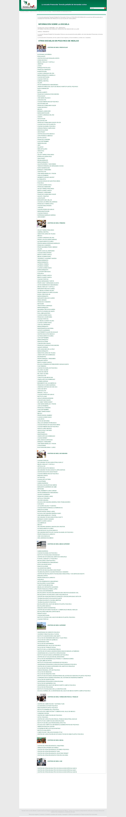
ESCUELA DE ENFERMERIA (45, 590)
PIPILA (39, 90)
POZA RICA (40, 183)
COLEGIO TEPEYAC (43, 79)
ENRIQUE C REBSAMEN (44, 169)
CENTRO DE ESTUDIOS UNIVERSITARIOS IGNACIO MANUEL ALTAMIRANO (58, 651)
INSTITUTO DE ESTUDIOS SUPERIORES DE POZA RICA (53, 655)
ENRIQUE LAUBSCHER (44, 111)
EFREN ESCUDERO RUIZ (44, 156)
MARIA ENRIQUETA (42, 162)
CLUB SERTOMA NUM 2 (44, 271)
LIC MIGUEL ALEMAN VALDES (45, 290)
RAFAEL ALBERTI (42, 92)
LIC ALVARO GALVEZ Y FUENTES (46, 505)
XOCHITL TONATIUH (43, 196)
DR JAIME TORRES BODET (45, 402)
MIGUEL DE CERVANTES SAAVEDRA (47, 587)
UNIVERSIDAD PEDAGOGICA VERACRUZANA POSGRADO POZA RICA (57, 664)
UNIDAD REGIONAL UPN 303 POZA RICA (48, 670)
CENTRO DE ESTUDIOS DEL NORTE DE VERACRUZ (52, 556)
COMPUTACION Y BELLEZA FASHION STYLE (49, 732)
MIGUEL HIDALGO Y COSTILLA (45, 62)
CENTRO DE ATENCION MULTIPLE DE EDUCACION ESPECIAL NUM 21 (57, 768)
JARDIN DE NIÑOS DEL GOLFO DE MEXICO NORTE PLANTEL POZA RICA (57, 86)
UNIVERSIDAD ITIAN (43, 641)
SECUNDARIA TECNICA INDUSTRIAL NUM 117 (50, 462)
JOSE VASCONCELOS (43, 536)
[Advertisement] (71, 791)
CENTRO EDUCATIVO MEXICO (46, 133)
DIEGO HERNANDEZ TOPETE (45, 281)
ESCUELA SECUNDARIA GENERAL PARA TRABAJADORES (53, 502)
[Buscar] (105, 8)
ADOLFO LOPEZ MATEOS (44, 428)
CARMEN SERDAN (42, 381)
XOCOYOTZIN (41, 118)
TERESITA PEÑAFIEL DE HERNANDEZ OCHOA (50, 166)
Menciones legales (34, 814)
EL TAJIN (39, 152)
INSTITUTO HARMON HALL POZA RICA (48, 709)
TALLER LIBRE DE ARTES (44, 660)
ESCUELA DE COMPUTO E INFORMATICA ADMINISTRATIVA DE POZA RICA (58, 724)
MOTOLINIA (40, 303)
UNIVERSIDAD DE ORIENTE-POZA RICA (48, 632)
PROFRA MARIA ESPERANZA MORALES (48, 243)
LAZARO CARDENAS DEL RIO (45, 73)
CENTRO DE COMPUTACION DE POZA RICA (49, 715)
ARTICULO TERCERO (43, 498)
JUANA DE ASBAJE (42, 371)
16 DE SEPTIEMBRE (43, 337)
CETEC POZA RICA (42, 717)
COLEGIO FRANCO (42, 213)
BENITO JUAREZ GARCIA (44, 190)
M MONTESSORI (42, 71)
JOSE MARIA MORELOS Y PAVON (46, 173)
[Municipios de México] (29, 7)
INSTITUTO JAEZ (42, 396)
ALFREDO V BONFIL (43, 264)
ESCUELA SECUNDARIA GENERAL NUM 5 (49, 513)
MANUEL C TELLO (42, 392)
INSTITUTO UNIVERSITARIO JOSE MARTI (48, 636)
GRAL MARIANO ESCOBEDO (45, 538)
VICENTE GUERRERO (43, 330)
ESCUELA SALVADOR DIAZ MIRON (47, 485)
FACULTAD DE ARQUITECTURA (46, 673)
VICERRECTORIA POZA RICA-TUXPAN (48, 634)
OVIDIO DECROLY (42, 60)
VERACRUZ (40, 150)
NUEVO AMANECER (43, 88)
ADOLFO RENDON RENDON (45, 398)
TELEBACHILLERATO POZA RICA (46, 602)
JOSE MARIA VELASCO (43, 98)
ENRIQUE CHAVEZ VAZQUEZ (45, 519)
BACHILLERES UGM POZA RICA (46, 560)
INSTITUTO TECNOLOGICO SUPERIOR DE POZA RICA (52, 662)
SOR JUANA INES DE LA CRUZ (46, 349)
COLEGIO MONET (42, 438)
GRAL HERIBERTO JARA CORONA (47, 490)
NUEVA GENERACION (43, 167)
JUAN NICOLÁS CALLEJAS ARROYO (47, 530)
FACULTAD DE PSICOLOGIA (45, 668)
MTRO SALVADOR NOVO (44, 564)
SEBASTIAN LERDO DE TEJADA (46, 233)
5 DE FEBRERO (41, 366)
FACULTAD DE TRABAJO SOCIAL (46, 647)
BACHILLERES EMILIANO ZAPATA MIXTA (48, 611)
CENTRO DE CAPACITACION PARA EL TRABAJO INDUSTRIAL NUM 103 (57, 719)
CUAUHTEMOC (41, 445)
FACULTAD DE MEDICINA (44, 672)
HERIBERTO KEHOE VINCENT (45, 177)
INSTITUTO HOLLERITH (44, 730)
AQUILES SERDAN (42, 347)
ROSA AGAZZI (41, 56)
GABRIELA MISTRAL (43, 81)
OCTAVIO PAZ (41, 477)
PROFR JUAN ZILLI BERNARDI (45, 250)
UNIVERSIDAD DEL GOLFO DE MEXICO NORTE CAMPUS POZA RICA (56, 685)
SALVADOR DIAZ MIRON (44, 568)
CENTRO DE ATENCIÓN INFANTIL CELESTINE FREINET (52, 753)
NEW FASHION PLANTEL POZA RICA (47, 707)
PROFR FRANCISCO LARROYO (46, 534)
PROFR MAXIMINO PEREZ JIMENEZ (47, 247)
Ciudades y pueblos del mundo (53, 814)
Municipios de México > (25, 11)
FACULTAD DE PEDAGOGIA (45, 687)
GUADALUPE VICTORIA (44, 479)
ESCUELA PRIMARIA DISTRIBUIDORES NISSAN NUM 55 (53, 364)
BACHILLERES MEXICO (44, 606)
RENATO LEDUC (42, 613)
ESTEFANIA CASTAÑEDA (44, 54)
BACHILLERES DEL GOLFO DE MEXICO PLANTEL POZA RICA (54, 604)
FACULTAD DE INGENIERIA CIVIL (46, 683)
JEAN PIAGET (41, 132)
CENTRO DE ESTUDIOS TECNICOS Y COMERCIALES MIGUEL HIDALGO (57, 609)
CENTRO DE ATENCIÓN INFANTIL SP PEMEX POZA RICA (53, 749)
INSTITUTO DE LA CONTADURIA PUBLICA (49, 649)
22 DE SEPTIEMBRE (43, 141)
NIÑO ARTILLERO (42, 149)
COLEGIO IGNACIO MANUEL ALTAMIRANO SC (50, 507)
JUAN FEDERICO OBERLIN (44, 135)
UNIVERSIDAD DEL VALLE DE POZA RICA (49, 645)
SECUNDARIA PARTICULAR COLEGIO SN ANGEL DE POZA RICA (55, 532)
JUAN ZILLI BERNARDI (43, 324)
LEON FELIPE (41, 198)
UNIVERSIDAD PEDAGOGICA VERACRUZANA (50, 681)
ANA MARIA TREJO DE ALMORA (46, 309)
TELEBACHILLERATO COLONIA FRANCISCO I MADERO (52, 572)
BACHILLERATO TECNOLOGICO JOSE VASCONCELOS (52, 594)
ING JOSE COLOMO (42, 370)
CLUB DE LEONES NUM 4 (44, 417)
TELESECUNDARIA (42, 500)
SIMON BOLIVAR (42, 143)
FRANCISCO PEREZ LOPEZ (45, 496)
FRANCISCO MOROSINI (44, 186)
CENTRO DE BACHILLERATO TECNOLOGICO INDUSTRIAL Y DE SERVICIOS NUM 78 (60, 573)
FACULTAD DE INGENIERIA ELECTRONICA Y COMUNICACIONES (55, 658)
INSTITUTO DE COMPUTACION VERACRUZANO (50, 721)
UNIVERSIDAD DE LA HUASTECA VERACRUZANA (51, 653)
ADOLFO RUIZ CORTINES (44, 430)
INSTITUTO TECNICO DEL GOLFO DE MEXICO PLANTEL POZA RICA (56, 617)
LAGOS (39, 65)
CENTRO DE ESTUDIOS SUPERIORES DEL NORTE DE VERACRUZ (56, 666)
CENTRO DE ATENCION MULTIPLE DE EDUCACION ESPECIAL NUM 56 (57, 772)
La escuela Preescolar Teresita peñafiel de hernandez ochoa (64, 4)
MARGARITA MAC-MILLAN (44, 200)
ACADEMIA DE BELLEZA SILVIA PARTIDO (48, 728)
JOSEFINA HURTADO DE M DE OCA (47, 387)
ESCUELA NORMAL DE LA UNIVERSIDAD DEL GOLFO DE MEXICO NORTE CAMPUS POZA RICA (63, 690)
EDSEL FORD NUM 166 (43, 294)
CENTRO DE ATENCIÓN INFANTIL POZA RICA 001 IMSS (52, 755)
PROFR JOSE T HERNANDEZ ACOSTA (48, 283)
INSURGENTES (41, 356)
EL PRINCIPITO (41, 179)
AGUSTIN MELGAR (42, 103)
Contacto (42, 814)
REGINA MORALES (42, 160)
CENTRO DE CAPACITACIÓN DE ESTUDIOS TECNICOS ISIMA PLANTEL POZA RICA (60, 734)
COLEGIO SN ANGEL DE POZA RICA (47, 368)
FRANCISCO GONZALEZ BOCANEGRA (48, 94)
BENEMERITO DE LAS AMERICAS (46, 383)
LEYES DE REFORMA (43, 421)
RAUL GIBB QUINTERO (43, 313)
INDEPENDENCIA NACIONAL (45, 328)
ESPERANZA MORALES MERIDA (46, 215)
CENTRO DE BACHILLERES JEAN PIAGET (49, 570)
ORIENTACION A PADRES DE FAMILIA (47, 747)
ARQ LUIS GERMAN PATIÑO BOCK (47, 422)
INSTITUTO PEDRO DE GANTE (46, 311)
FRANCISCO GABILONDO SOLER (46, 105)
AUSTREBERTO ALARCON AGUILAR (47, 332)
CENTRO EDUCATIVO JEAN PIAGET (47, 471)
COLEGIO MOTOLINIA (43, 77)
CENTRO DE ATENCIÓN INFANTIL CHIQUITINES (50, 745)
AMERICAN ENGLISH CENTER (45, 726)
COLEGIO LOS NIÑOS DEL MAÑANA (47, 202)
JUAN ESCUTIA (41, 99)
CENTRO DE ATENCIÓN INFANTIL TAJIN (48, 751)
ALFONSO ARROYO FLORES (45, 241)
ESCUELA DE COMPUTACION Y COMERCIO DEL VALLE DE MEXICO (56, 711)
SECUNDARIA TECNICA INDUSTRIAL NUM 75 (50, 517)
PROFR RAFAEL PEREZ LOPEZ (46, 511)
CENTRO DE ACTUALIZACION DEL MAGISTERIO (50, 656)
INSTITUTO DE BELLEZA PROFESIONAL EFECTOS (51, 722)
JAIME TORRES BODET (44, 411)
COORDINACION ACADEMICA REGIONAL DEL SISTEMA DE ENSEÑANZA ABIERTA (60, 677)
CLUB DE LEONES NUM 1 (44, 184)
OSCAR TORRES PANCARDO (45, 154)
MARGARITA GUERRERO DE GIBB (47, 487)
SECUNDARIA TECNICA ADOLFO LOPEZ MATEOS (51, 470)
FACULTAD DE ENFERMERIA (45, 643)
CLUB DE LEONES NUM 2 (44, 268)
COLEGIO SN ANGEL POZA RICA (46, 126)
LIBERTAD (40, 64)
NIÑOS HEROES (42, 300)
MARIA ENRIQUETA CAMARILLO (46, 75)
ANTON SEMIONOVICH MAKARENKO (47, 84)
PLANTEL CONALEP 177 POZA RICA (47, 558)
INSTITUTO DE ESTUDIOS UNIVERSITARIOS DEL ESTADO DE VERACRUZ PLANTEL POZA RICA (64, 675)
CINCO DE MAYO (42, 388)
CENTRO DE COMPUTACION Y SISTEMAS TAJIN (50, 704)
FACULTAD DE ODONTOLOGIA (45, 679)
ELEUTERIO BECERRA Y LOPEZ (46, 447)
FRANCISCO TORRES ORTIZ (45, 203)
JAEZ (38, 145)
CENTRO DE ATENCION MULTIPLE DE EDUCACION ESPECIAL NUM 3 (56, 770)
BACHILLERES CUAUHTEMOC (46, 583)
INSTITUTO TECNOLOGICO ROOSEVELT (48, 555)
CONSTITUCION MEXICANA (45, 377)
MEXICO (39, 109)
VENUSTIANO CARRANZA (44, 305)
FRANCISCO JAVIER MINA (44, 317)
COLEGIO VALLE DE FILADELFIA (46, 124)
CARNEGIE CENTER (43, 713)
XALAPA (39, 82)
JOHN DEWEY (41, 217)
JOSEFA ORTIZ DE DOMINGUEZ (46, 354)
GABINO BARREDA (42, 483)
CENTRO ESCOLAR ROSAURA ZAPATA (48, 58)
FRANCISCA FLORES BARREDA (46, 385)
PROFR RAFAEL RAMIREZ (44, 415)
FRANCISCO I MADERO (44, 245)
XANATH (39, 116)
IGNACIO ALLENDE (42, 130)
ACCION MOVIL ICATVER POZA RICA (47, 705)
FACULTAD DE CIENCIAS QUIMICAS (47, 639)
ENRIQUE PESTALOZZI (43, 67)
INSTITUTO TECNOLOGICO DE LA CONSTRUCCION (51, 689)
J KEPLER (40, 207)
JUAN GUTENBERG (42, 175)
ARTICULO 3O (41, 466)
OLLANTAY (40, 147)
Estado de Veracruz (34, 11)
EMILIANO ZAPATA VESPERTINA (46, 607)
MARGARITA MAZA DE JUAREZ (46, 288)
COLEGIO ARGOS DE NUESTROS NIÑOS (48, 181)
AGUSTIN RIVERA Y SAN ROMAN (46, 164)
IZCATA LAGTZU (41, 137)
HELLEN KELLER (42, 120)
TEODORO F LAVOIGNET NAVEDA (47, 258)
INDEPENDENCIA (42, 434)
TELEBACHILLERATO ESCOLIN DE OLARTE (49, 598)
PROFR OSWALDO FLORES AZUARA (47, 292)
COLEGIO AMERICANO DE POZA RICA (48, 101)
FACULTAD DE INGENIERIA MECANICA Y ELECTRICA (52, 638)
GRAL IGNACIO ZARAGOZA (45, 439)
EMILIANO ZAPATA (42, 360)
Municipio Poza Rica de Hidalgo (45, 11)
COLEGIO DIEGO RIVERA (44, 205)
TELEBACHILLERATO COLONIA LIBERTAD (49, 600)
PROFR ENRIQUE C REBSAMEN (46, 358)
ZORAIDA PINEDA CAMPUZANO (46, 128)
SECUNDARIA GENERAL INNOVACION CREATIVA (51, 526)
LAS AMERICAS (41, 522)
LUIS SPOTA (40, 419)
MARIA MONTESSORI (43, 113)
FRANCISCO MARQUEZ (44, 69)
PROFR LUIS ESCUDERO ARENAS (47, 239)
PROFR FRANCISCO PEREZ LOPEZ (47, 589)
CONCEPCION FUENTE (44, 343)
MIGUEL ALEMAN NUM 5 (44, 256)
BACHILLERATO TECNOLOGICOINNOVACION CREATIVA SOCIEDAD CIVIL (57, 592)
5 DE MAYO (40, 504)
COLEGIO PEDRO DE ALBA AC (45, 209)
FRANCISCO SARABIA (43, 139)
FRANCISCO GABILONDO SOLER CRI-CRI (49, 122)
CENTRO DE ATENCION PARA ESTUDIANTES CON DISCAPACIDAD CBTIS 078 (59, 596)
